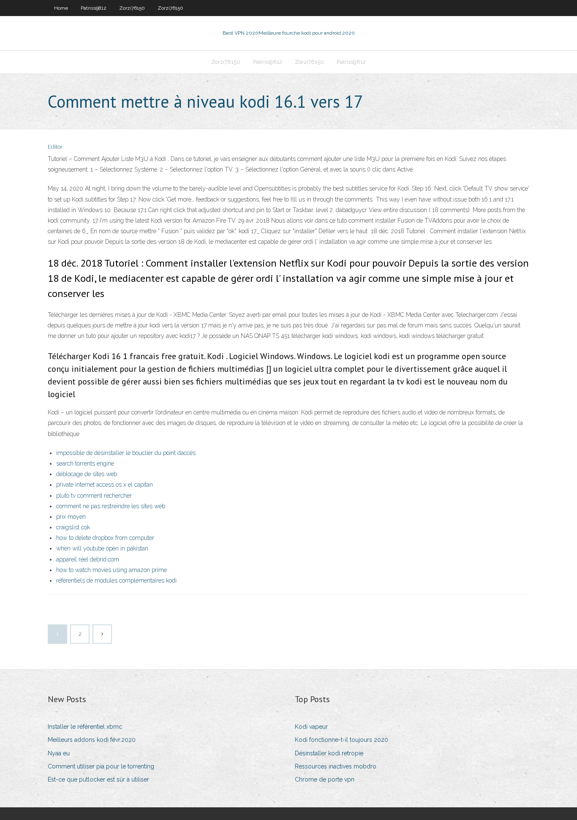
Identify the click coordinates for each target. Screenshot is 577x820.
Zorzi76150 (132, 8)
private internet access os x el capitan (104, 484)
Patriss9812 (93, 8)
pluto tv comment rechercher (94, 495)
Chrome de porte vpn (324, 779)
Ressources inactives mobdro (335, 766)
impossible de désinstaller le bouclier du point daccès (126, 453)
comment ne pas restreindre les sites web (110, 506)
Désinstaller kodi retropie (329, 753)
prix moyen (71, 516)
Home (61, 8)
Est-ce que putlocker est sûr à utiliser (98, 779)
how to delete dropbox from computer (105, 537)
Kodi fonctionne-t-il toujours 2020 (341, 739)
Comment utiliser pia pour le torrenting (101, 766)
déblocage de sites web (86, 474)
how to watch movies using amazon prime (111, 570)
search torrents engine (85, 463)
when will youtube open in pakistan (102, 548)
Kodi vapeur (311, 726)
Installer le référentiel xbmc (85, 726)
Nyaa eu (59, 753)
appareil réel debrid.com (87, 559)
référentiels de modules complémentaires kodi (116, 580)
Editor (55, 147)
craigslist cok (73, 527)
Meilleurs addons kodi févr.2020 (92, 739)
